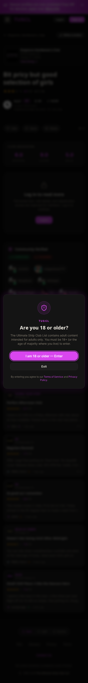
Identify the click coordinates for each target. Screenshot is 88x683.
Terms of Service (53, 376)
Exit (44, 366)
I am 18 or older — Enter (44, 356)
